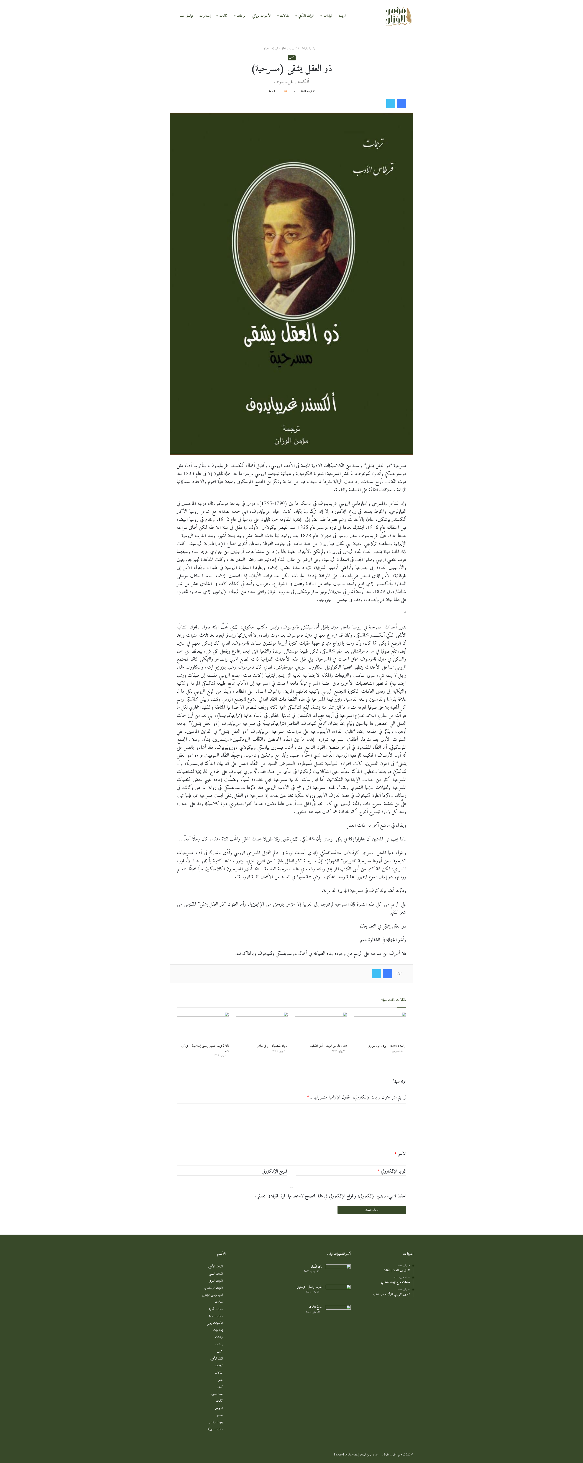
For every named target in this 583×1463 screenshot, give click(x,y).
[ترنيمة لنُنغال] (338, 1273)
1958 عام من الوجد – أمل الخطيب (328, 1046)
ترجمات (241, 16)
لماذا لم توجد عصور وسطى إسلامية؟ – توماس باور (205, 1048)
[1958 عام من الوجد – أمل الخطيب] (321, 1027)
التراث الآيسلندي (213, 1288)
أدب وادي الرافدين (212, 1295)
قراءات (327, 16)
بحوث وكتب (216, 1422)
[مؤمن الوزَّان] (398, 16)
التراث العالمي (216, 1274)
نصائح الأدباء (315, 1307)
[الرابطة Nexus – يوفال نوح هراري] (380, 1027)
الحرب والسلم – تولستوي (309, 1287)
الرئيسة (342, 16)
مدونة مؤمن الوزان (369, 1454)
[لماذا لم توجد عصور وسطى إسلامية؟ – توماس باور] (203, 1027)
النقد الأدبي (216, 1358)
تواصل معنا (186, 16)
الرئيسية (313, 48)
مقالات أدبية (216, 1309)
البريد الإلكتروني (392, 1172)
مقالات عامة (216, 1316)
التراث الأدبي (306, 16)
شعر (221, 1380)
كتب (294, 48)
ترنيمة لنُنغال (316, 1267)
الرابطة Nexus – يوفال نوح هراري (387, 1046)
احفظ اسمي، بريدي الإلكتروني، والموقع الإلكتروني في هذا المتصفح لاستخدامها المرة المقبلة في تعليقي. (330, 1196)
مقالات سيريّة (215, 1429)
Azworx (353, 1454)
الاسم (400, 1154)
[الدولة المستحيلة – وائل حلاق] (262, 1027)
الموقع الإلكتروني (274, 1172)
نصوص (219, 1408)
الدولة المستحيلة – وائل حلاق (272, 1046)
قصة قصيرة (217, 1394)
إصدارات (204, 16)
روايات (219, 1344)
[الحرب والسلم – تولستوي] (338, 1293)
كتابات (223, 16)
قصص (219, 1415)
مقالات (284, 16)
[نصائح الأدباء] (338, 1313)
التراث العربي (216, 1281)
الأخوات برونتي (261, 16)
